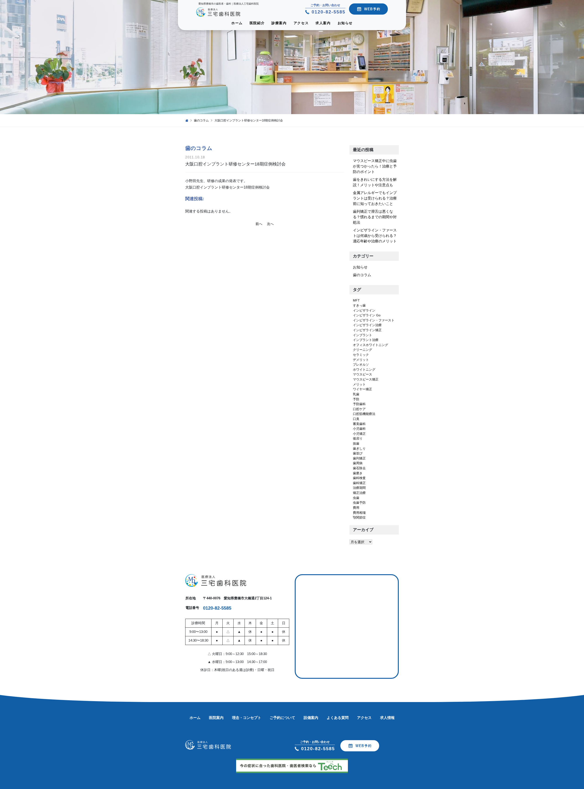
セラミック (361, 354)
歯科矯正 (359, 483)
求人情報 (387, 718)
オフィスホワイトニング (370, 345)
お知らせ (345, 23)
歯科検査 (359, 478)
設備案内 (311, 718)
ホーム (237, 23)
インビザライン (364, 310)
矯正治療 (359, 493)
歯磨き (357, 473)
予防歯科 (359, 404)
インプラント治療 (365, 340)
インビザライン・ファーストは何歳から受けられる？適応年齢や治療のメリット (375, 235)
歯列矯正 (359, 458)
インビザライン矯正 (367, 330)
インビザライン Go (367, 315)
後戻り (357, 438)
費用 (356, 507)
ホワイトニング (364, 369)
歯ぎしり (359, 448)
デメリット (361, 360)
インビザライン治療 (367, 325)
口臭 (356, 419)
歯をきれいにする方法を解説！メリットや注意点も (375, 182)
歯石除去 (359, 468)
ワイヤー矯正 (362, 389)
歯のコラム (201, 120)
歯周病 (357, 463)
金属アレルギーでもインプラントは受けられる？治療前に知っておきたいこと (375, 198)
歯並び (357, 453)
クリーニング (362, 349)
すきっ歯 (359, 305)
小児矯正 (359, 433)
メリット (359, 384)
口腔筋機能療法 (364, 414)
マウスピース (362, 374)
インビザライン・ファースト (373, 320)
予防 (356, 399)
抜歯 (356, 443)
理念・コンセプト (246, 718)
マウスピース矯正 (365, 379)
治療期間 (359, 488)
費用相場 (359, 512)
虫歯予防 (359, 502)
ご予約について (282, 718)
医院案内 (216, 718)
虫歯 (356, 498)
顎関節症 (359, 517)
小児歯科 (359, 428)
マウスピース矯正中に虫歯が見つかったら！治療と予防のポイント (375, 166)
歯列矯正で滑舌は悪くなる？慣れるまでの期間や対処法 (375, 217)
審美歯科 (359, 424)
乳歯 (356, 394)
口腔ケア (359, 409)
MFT (356, 300)
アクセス (301, 23)
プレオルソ (361, 364)
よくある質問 (338, 718)
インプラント (362, 335)
